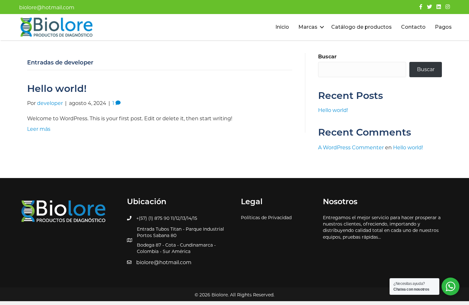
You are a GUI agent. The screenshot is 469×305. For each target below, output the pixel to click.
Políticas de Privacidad (266, 217)
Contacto (413, 27)
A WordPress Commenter (351, 148)
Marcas (307, 27)
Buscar (327, 57)
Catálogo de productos (361, 27)
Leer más (38, 129)
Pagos (443, 27)
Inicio (282, 27)
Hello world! (56, 89)
